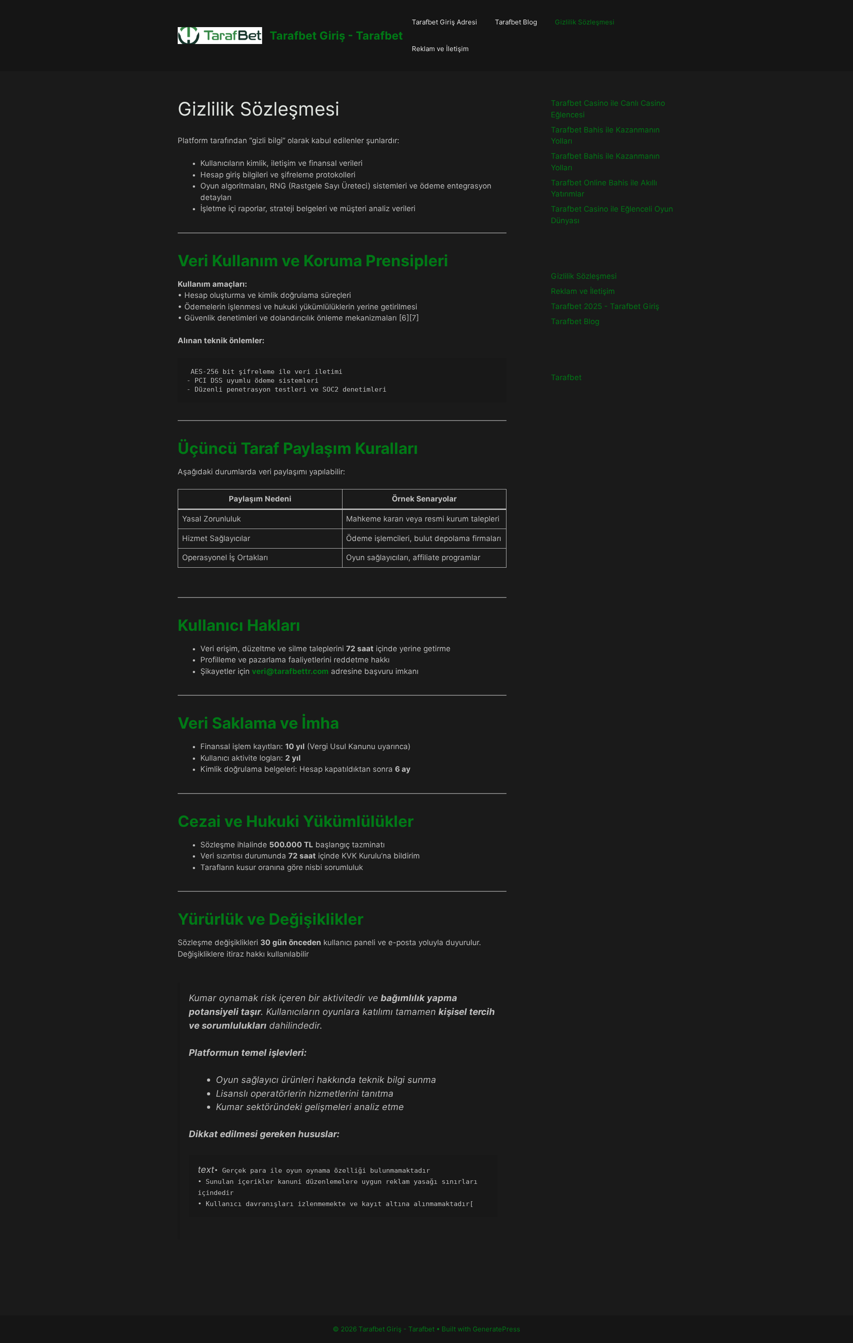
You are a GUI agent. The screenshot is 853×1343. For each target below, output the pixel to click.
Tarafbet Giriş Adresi (444, 22)
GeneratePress (496, 1329)
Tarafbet (566, 377)
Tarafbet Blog (516, 22)
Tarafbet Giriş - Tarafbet (336, 35)
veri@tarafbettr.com (290, 671)
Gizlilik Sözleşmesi (584, 22)
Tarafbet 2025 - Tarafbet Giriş (605, 306)
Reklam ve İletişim (440, 48)
